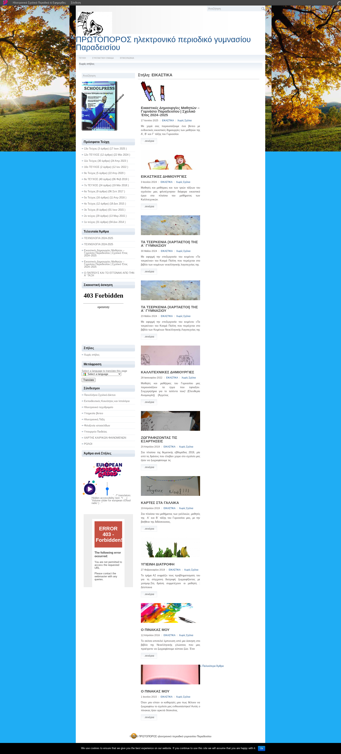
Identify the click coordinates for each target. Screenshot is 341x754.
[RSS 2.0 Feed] (134, 738)
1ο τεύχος (89, 222)
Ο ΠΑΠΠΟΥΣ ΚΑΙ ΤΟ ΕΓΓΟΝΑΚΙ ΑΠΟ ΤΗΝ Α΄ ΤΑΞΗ (109, 274)
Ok (261, 748)
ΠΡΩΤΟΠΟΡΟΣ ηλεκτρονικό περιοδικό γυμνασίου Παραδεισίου (163, 43)
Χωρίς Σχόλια (184, 120)
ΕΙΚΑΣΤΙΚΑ (168, 120)
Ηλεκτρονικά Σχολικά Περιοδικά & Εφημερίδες (39, 2)
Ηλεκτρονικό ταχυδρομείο (98, 407)
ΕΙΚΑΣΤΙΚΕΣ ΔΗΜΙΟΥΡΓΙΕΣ (164, 176)
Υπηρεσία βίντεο (93, 413)
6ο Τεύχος (90, 191)
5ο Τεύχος (90, 197)
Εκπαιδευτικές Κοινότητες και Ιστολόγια (107, 401)
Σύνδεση (76, 2)
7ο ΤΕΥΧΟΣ (91, 185)
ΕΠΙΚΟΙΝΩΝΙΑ (127, 58)
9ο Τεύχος (90, 173)
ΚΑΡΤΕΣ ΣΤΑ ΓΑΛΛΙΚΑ (160, 503)
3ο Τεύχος (90, 209)
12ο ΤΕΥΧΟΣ (91, 154)
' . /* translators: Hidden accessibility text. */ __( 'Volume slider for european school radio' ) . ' (111, 499)
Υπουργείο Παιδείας (95, 431)
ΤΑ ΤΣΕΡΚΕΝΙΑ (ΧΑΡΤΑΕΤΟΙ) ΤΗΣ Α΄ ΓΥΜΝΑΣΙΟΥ (169, 244)
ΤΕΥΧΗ (82, 58)
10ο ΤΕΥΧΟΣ (91, 166)
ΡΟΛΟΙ (88, 443)
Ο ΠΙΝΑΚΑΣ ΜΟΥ (155, 630)
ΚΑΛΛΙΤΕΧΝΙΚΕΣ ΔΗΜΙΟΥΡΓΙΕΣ (167, 372)
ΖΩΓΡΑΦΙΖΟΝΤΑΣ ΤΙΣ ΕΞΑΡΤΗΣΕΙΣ (159, 439)
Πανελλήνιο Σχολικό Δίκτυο (99, 394)
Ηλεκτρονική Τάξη (94, 419)
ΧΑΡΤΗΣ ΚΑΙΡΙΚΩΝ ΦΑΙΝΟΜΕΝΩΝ (105, 437)
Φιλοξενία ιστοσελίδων (97, 425)
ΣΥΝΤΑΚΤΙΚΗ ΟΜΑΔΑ (103, 58)
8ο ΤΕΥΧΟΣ (91, 179)
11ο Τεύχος (90, 160)
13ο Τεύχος (90, 148)
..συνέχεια (149, 141)
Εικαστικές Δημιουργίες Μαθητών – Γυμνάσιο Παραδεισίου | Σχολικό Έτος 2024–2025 (170, 111)
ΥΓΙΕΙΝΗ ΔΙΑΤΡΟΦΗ (157, 564)
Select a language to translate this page (104, 370)
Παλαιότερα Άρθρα (212, 665)
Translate (88, 379)
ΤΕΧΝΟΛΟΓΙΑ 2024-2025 (98, 238)
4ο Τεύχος (90, 203)
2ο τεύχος (89, 215)
